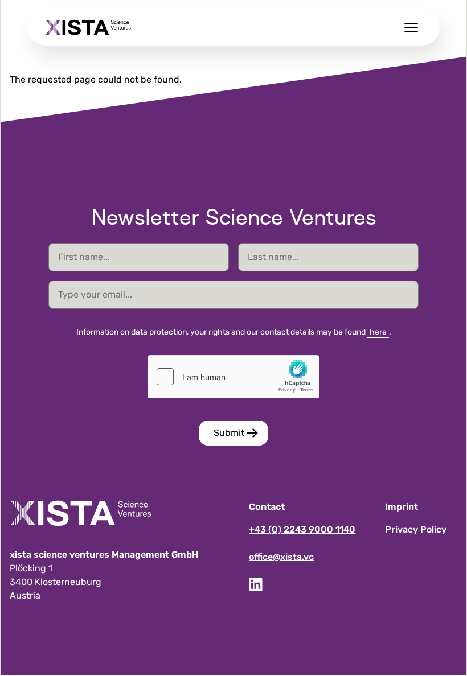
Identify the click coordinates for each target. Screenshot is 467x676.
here (378, 332)
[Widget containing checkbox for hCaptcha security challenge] (233, 376)
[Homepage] (88, 27)
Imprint (401, 506)
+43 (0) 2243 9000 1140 (302, 529)
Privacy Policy (415, 529)
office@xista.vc (281, 556)
